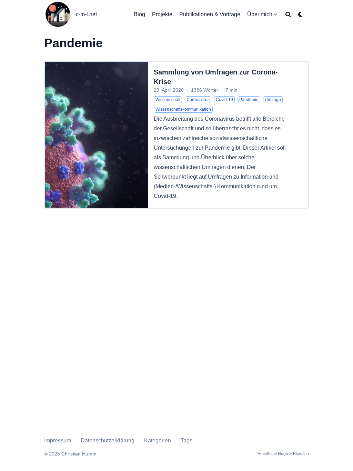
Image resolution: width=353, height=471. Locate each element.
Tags (186, 440)
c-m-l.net (86, 14)
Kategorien (157, 440)
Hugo (283, 453)
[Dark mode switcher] (300, 14)
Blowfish (301, 453)
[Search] (288, 14)
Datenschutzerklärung (107, 440)
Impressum (57, 440)
